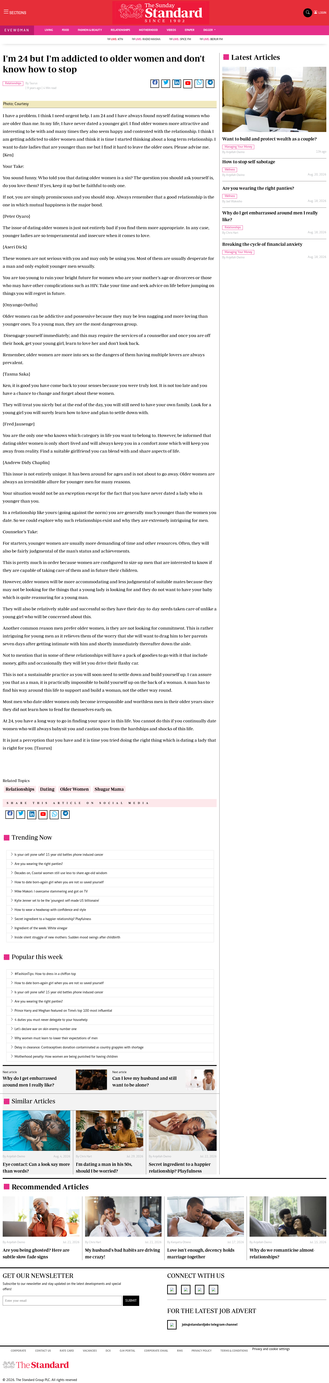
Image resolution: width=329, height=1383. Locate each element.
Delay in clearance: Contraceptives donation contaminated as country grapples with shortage (79, 1047)
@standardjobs (199, 1325)
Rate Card (67, 1351)
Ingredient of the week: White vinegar (41, 928)
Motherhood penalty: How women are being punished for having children (66, 1057)
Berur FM (213, 39)
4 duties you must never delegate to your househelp (51, 1020)
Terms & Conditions (234, 1351)
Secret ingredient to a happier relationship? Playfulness (53, 919)
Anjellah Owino (15, 1156)
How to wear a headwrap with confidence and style (50, 910)
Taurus (33, 83)
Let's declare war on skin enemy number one (46, 1029)
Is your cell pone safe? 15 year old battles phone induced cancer (59, 855)
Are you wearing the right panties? (39, 864)
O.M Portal (127, 1351)
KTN (117, 39)
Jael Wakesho (234, 201)
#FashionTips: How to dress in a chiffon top (45, 974)
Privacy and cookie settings (271, 1349)
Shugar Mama (109, 789)
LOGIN (321, 13)
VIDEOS (171, 30)
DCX (108, 1351)
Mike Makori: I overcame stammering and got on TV (51, 891)
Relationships (20, 789)
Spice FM (182, 39)
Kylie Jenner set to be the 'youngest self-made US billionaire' (57, 901)
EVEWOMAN (17, 30)
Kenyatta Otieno (181, 1242)
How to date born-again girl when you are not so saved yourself (59, 882)
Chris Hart (86, 1156)
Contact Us (43, 1351)
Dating (47, 789)
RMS (180, 1351)
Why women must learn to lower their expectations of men (56, 1038)
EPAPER (189, 30)
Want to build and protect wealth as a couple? (269, 138)
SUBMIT (131, 1301)
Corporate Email (156, 1351)
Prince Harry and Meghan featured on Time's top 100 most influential (63, 1011)
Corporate (18, 1351)
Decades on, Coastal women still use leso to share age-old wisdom (61, 873)
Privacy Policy (202, 1351)
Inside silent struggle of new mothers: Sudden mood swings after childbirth (67, 937)
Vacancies (90, 1351)
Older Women (74, 789)
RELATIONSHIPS (120, 30)
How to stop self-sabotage (248, 161)
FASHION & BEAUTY (90, 30)
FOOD (65, 30)
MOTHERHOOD (148, 30)
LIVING (49, 30)
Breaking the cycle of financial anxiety (262, 244)
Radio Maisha (148, 39)
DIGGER (208, 30)
